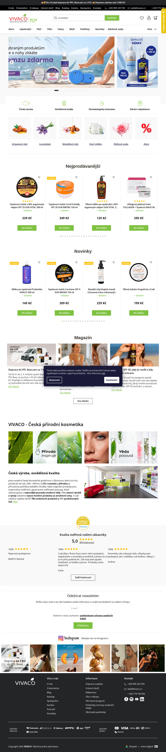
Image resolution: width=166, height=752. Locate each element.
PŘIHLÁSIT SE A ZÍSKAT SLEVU (101, 391)
